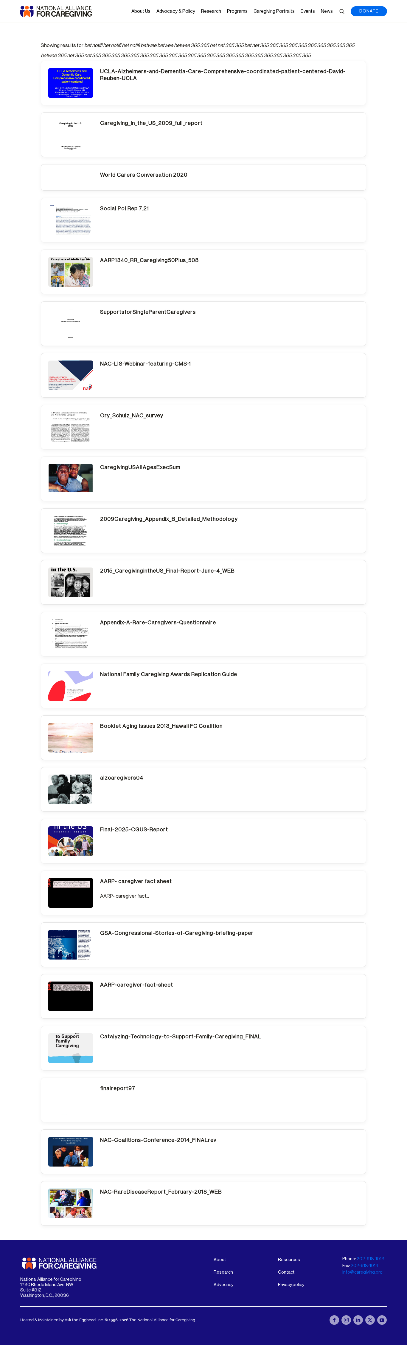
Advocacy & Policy (175, 11)
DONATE (368, 11)
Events (308, 11)
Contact (286, 1272)
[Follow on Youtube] (382, 1320)
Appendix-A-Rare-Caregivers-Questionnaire (158, 622)
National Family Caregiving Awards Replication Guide (168, 674)
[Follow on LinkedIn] (358, 1320)
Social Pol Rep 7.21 (124, 208)
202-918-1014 (364, 1266)
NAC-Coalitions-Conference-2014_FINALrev (158, 1140)
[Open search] (341, 11)
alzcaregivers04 (121, 777)
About (220, 1260)
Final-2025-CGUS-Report (134, 829)
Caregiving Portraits (274, 11)
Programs (237, 11)
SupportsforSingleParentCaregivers (148, 312)
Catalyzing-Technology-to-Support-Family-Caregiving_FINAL (180, 1036)
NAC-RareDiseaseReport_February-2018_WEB (161, 1191)
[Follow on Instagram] (346, 1320)
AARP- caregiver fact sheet (136, 881)
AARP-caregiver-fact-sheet (136, 984)
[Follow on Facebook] (334, 1320)
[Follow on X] (370, 1320)
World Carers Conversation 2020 (143, 175)
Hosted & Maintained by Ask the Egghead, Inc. (62, 1320)
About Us (140, 11)
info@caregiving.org (362, 1272)
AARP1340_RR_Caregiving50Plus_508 (149, 260)
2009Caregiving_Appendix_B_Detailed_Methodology (169, 519)
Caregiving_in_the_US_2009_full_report (151, 123)
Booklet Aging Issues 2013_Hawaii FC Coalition (161, 726)
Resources (289, 1260)
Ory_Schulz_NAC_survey (131, 415)
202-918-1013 (370, 1259)
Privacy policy (291, 1285)
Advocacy (223, 1285)
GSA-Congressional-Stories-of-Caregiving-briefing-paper (177, 933)
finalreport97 (118, 1088)
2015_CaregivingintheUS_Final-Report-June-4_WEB (167, 570)
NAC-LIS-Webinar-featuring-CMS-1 (145, 363)
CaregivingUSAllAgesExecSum (140, 467)
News (327, 11)
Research (211, 11)
